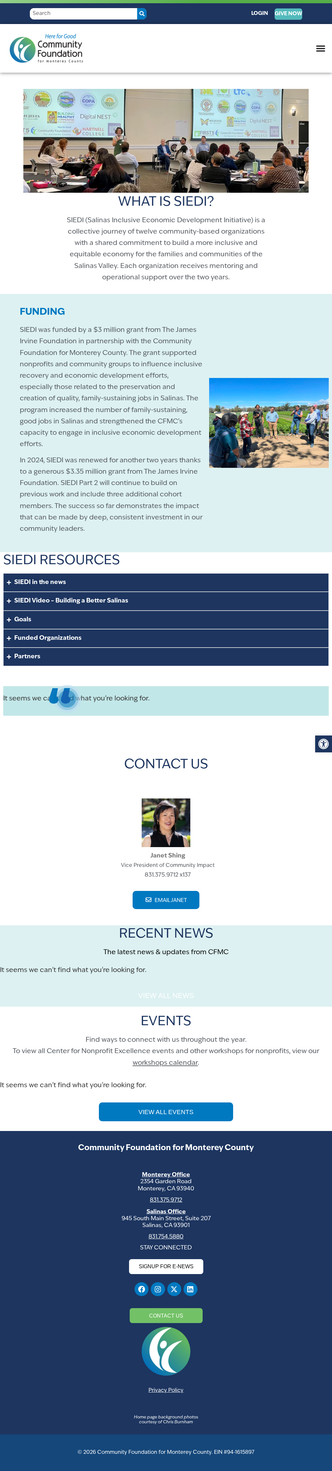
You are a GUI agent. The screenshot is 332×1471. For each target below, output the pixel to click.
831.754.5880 (166, 1237)
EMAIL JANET (171, 900)
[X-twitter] (174, 1289)
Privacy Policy (166, 1390)
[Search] (142, 13)
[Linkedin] (190, 1289)
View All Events (166, 1112)
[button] (323, 744)
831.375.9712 (166, 1200)
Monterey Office (166, 1175)
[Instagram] (158, 1289)
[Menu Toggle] (321, 48)
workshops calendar (165, 1063)
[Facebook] (141, 1289)
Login (259, 13)
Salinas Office (166, 1212)
